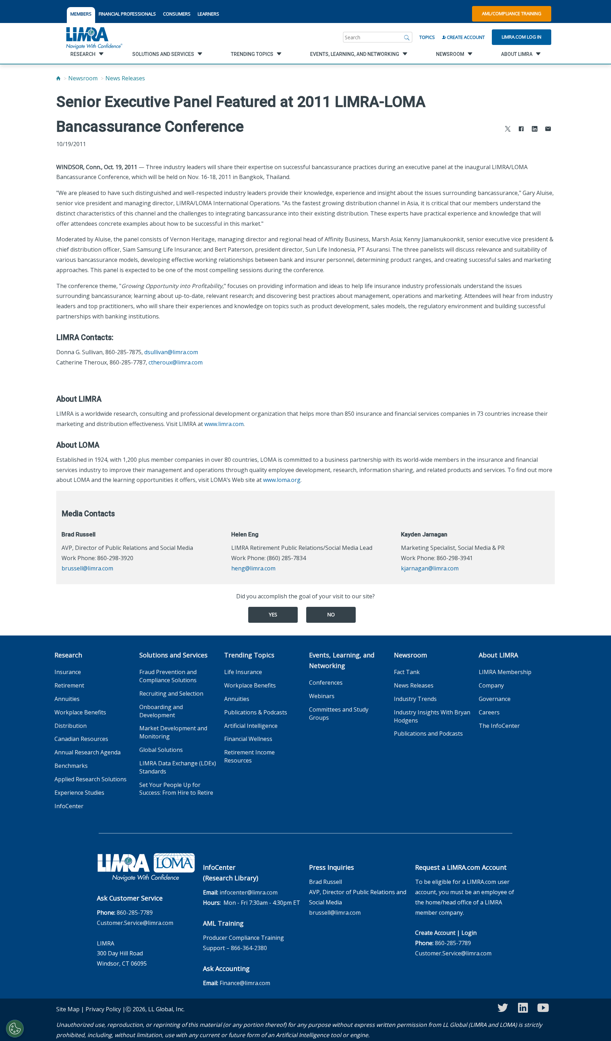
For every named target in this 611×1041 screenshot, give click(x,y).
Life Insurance (243, 672)
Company (491, 685)
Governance (495, 699)
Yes (273, 614)
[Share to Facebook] (521, 129)
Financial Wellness (248, 739)
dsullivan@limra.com (171, 352)
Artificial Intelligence (251, 726)
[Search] (407, 37)
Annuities (67, 699)
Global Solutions (161, 750)
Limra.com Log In (521, 37)
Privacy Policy (103, 1009)
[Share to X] (507, 129)
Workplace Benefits (80, 712)
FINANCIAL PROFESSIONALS (127, 14)
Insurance (67, 672)
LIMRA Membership (505, 672)
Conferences (326, 682)
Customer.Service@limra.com (135, 923)
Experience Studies (79, 792)
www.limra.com (224, 424)
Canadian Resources (81, 739)
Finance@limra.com (245, 983)
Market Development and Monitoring (173, 732)
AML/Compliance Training (511, 13)
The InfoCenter (499, 726)
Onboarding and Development (161, 711)
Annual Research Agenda (87, 752)
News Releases (125, 78)
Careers (489, 712)
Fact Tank (407, 672)
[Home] (58, 78)
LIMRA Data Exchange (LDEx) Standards (177, 767)
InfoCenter (68, 806)
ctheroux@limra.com (176, 362)
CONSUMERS (177, 14)
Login (469, 933)
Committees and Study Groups (338, 713)
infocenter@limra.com (249, 892)
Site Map (68, 1009)
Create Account (465, 37)
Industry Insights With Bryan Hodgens (432, 716)
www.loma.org (282, 480)
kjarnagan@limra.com (430, 568)
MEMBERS (81, 14)
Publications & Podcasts (255, 712)
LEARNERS (208, 14)
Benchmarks (71, 766)
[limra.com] (93, 37)
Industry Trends (415, 699)
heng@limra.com (253, 568)
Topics (427, 37)
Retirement (69, 685)
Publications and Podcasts (428, 733)
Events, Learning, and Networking (341, 660)
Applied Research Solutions (90, 779)
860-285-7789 (135, 912)
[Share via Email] (548, 129)
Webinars (321, 696)
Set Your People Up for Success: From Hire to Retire (176, 789)
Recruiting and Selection (171, 693)
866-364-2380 (249, 948)
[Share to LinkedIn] (534, 129)
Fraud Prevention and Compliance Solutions (168, 676)
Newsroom (83, 78)
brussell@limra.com (87, 568)
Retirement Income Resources (249, 756)
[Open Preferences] (15, 1028)
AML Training (223, 923)
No (331, 614)
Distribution (70, 726)
